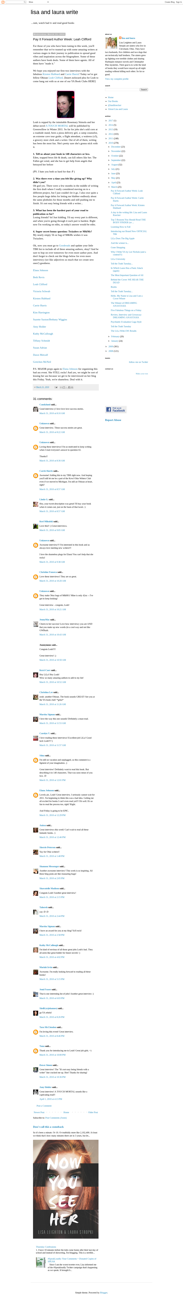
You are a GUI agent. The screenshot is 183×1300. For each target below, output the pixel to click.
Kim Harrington (41, 312)
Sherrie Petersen (47, 847)
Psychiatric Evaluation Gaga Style (126, 322)
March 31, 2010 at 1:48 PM (51, 856)
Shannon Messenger (49, 866)
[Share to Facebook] (69, 387)
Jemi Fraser (45, 989)
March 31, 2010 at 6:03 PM (51, 998)
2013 (111, 129)
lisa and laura (128, 38)
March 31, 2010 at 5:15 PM (51, 979)
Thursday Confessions (46, 1247)
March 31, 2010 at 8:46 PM (51, 1036)
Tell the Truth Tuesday (121, 326)
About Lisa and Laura (118, 109)
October (115, 156)
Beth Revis (38, 277)
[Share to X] (66, 387)
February (115, 336)
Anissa (42, 825)
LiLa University (118, 259)
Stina (41, 755)
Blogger (103, 1292)
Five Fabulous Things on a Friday (126, 310)
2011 (111, 138)
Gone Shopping (118, 247)
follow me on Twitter (138, 362)
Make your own (142, 374)
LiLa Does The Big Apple (123, 238)
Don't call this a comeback (48, 1126)
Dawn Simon (45, 1065)
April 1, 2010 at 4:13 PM (50, 1099)
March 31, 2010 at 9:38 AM (52, 562)
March (114, 187)
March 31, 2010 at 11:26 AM (52, 704)
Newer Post (39, 1112)
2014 (111, 125)
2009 (111, 346)
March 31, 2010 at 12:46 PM (52, 837)
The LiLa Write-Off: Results (123, 331)
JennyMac (44, 619)
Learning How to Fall (120, 227)
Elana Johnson (40, 270)
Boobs (114, 287)
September (116, 160)
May (113, 178)
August (114, 164)
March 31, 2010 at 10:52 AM (52, 682)
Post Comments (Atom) (56, 1118)
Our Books (113, 101)
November (116, 151)
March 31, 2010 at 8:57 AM (52, 489)
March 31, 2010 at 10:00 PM (52, 1055)
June (113, 173)
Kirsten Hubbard (51, 74)
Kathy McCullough (43, 333)
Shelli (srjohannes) (48, 1008)
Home (66, 1112)
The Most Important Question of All (127, 275)
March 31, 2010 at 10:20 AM (52, 581)
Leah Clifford (56, 77)
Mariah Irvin (45, 967)
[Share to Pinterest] (72, 387)
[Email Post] (56, 387)
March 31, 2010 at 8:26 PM (51, 1017)
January (115, 341)
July (113, 169)
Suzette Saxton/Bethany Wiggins (50, 319)
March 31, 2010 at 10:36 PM (52, 1077)
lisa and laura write (54, 12)
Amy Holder (39, 326)
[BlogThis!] (63, 387)
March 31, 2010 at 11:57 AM (52, 745)
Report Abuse (113, 420)
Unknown (44, 423)
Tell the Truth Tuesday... (122, 263)
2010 (111, 143)
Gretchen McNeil (42, 361)
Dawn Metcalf (40, 354)
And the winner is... (120, 243)
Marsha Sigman (47, 714)
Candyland (44, 404)
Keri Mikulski (46, 521)
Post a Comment (44, 1106)
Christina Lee (46, 692)
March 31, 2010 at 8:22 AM (52, 432)
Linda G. (43, 499)
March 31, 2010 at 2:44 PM (51, 916)
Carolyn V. (44, 733)
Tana (41, 1046)
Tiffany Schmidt (41, 340)
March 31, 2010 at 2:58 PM (51, 935)
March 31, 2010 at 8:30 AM (52, 460)
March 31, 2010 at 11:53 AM (52, 723)
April (114, 182)
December (116, 147)
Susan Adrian (40, 347)
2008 (111, 351)
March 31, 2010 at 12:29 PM (52, 815)
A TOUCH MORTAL (57, 125)
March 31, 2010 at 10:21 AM (52, 609)
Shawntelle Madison (49, 888)
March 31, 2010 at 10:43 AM (52, 634)
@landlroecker (114, 105)
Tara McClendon (47, 1027)
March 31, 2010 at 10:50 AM (52, 660)
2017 (111, 120)
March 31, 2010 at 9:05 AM (52, 530)
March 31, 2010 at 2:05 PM (51, 878)
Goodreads (64, 245)
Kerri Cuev (44, 670)
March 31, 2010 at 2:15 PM (51, 897)
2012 (111, 134)
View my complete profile (117, 79)
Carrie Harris (72, 74)
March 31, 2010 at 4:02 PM (51, 957)
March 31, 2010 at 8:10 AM (52, 413)
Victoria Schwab (41, 291)
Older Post (93, 1112)
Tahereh (43, 907)
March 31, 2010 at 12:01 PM (52, 780)
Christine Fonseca (48, 572)
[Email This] (61, 387)
